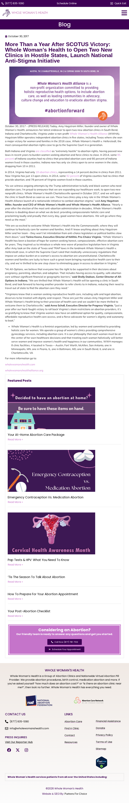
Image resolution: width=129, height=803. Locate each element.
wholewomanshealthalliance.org (24, 370)
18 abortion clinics (46, 172)
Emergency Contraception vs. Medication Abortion (45, 497)
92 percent (72, 175)
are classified (43, 151)
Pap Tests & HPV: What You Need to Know (38, 560)
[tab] (64, 777)
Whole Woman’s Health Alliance (89, 133)
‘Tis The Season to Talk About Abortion (36, 577)
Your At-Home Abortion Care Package (36, 435)
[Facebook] (9, 750)
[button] (118, 3)
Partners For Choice (75, 793)
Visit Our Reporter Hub (19, 742)
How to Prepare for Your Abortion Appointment (43, 594)
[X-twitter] (18, 750)
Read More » (15, 439)
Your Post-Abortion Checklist (29, 611)
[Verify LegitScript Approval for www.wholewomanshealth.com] (101, 767)
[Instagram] (26, 750)
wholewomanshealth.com (20, 364)
